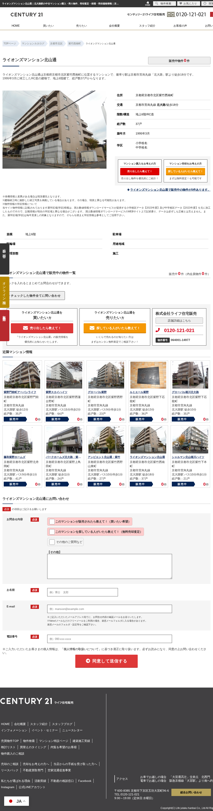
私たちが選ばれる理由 (15, 780)
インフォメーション (14, 730)
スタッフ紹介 (147, 25)
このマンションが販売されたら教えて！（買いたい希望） (93, 521)
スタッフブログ (62, 724)
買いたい (48, 25)
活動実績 (40, 780)
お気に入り (190, 3)
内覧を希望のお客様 (64, 747)
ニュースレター (72, 730)
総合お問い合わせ (191, 792)
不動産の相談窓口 (62, 780)
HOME (16, 25)
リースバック (10, 770)
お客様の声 (180, 25)
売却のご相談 (10, 764)
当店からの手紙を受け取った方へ (75, 764)
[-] (54, 166)
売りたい (81, 25)
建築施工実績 (81, 741)
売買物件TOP (10, 741)
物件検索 (29, 741)
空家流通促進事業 (59, 770)
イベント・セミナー (45, 730)
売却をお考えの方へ (36, 764)
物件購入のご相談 (12, 753)
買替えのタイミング (33, 747)
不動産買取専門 (33, 770)
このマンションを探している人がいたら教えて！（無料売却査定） (99, 531)
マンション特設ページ (53, 741)
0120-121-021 (179, 330)
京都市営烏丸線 (151, 104)
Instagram (7, 787)
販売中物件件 (179, 60)
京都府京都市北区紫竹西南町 (154, 95)
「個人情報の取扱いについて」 (81, 649)
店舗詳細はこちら (179, 320)
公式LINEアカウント (32, 787)
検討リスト (8, 747)
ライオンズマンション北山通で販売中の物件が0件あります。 (170, 189)
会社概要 (114, 25)
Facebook (84, 780)
